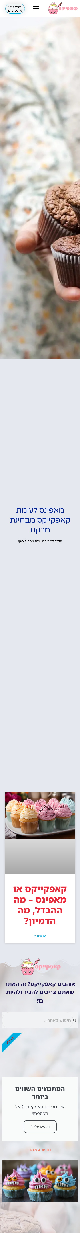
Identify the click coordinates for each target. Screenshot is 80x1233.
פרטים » (40, 935)
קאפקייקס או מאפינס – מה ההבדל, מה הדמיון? (40, 904)
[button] (36, 8)
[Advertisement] (40, 750)
